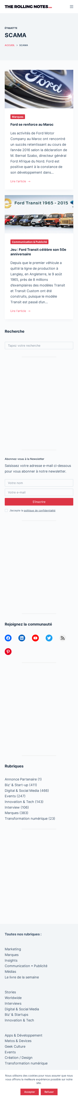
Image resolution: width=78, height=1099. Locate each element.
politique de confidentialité (39, 510)
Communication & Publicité (29, 241)
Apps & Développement (23, 1035)
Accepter (29, 1091)
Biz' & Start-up (16, 785)
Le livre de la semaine (22, 977)
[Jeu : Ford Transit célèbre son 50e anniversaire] (39, 214)
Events (10, 796)
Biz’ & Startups (16, 1015)
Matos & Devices (18, 1041)
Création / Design (19, 1058)
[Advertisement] (39, 403)
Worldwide (13, 998)
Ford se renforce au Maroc (32, 124)
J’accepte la (32, 510)
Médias (10, 972)
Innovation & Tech (19, 802)
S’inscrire (39, 502)
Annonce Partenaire (21, 779)
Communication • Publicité (26, 966)
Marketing (13, 949)
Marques (17, 116)
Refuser (49, 1091)
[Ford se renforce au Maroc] (39, 89)
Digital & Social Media (22, 791)
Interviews (13, 1003)
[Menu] (71, 6)
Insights (11, 960)
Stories (10, 992)
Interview (12, 807)
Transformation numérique (26, 818)
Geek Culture (15, 1046)
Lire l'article (18, 181)
